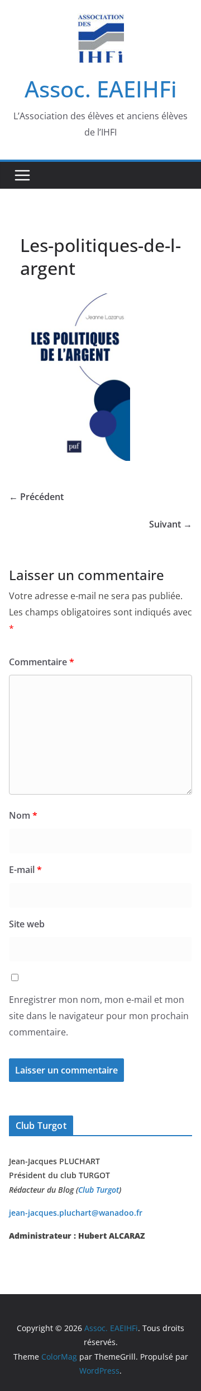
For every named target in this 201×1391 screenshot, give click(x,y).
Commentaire (41, 662)
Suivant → (170, 524)
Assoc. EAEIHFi (101, 88)
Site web (27, 924)
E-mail (25, 869)
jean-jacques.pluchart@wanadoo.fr (75, 1212)
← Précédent (36, 497)
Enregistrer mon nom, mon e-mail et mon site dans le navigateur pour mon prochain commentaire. (99, 1015)
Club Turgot (98, 1189)
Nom (23, 815)
